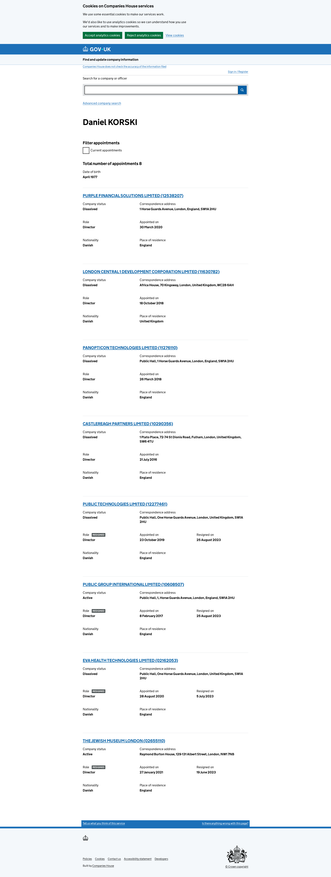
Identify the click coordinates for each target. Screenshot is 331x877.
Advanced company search (102, 103)
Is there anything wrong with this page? (225, 823)
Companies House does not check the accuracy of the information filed (124, 66)
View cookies (175, 35)
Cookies (100, 858)
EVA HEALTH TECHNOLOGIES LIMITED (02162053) (130, 660)
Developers (161, 858)
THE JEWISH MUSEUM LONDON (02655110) (124, 740)
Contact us (114, 858)
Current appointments (106, 150)
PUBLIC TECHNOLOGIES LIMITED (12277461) (125, 504)
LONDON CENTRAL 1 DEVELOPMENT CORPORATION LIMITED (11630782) (151, 271)
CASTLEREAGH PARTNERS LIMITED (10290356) (128, 423)
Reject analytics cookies (144, 35)
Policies (87, 858)
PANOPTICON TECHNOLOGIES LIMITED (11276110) (130, 347)
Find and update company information (110, 60)
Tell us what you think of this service (104, 823)
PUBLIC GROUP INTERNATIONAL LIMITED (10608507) (133, 584)
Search (242, 90)
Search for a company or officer (105, 78)
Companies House (103, 865)
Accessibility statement (138, 858)
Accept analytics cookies (102, 35)
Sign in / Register (238, 71)
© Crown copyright (236, 866)
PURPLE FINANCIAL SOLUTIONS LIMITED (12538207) (133, 195)
